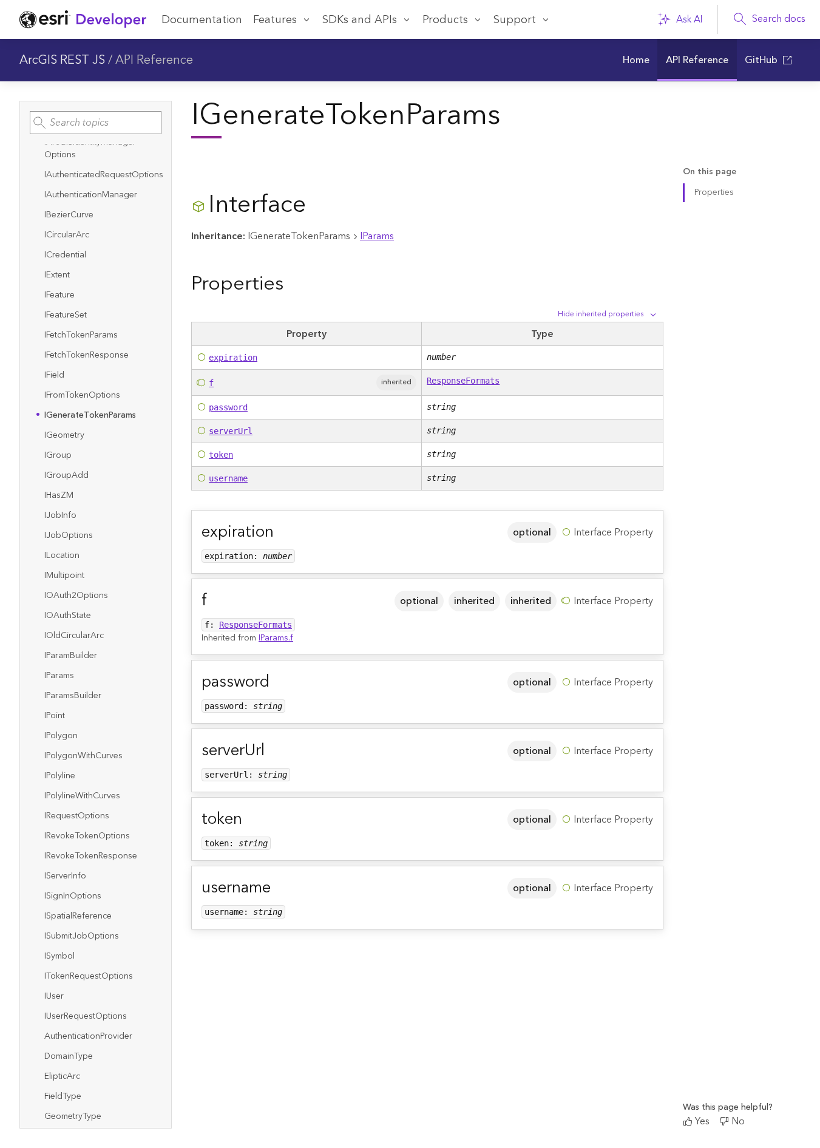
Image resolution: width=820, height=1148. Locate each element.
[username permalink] (280, 888)
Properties (714, 192)
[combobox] (95, 122)
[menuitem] (635, 60)
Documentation (201, 19)
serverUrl (230, 431)
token (221, 455)
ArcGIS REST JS (62, 60)
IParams (377, 236)
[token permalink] (252, 819)
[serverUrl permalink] (274, 751)
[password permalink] (279, 682)
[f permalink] (216, 601)
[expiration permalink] (283, 532)
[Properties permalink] (293, 284)
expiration (233, 357)
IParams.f (276, 638)
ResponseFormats (463, 380)
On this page (709, 172)
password (228, 407)
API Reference (154, 60)
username (228, 478)
